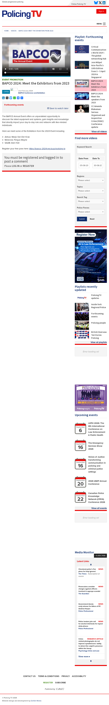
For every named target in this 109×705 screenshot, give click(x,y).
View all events (99, 508)
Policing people (98, 322)
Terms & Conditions (48, 676)
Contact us (29, 676)
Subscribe (60, 682)
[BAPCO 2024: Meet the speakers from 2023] (82, 99)
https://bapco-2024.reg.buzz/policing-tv (47, 148)
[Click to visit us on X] (100, 3)
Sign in (101, 11)
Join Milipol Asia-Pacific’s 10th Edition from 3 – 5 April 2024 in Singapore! (98, 70)
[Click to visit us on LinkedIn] (103, 3)
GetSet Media (36, 701)
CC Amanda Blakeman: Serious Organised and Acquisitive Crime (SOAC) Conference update (98, 116)
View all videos (99, 131)
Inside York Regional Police (98, 306)
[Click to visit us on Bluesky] (96, 3)
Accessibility (79, 676)
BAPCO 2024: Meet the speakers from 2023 (98, 98)
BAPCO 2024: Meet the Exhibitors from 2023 (98, 85)
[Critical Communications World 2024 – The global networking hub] (82, 52)
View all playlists (99, 342)
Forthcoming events (14, 105)
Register (48, 682)
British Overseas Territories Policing (99, 335)
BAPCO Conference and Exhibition (31, 93)
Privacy (66, 676)
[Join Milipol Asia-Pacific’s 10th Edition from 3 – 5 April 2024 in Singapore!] (82, 68)
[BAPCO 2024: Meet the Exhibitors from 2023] (82, 86)
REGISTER (28, 166)
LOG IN (15, 166)
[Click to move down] (91, 661)
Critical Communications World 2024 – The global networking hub (98, 52)
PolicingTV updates (96, 296)
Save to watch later (58, 108)
